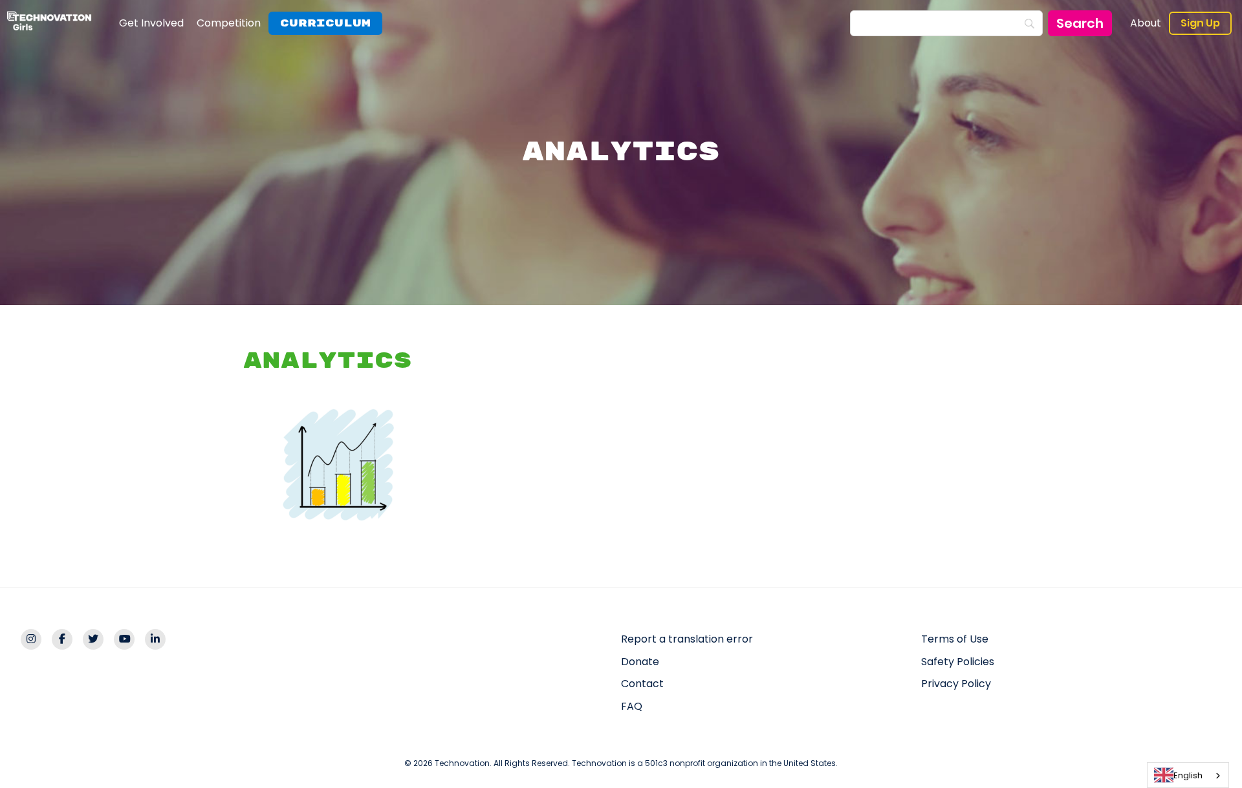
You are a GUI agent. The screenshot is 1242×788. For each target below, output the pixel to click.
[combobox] (1188, 775)
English (1188, 775)
